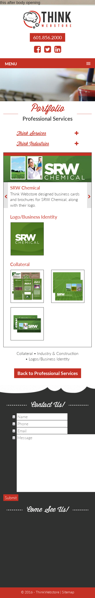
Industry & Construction (57, 353)
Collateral (25, 353)
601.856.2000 (47, 37)
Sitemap (68, 591)
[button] (47, 134)
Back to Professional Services (47, 373)
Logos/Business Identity (49, 359)
